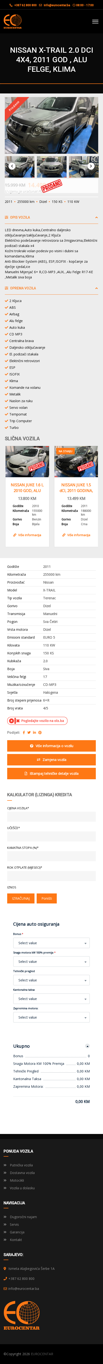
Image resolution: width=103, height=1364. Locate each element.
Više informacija (29, 535)
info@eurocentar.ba (57, 5)
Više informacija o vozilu (54, 746)
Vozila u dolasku (22, 1188)
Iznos (11, 887)
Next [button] (91, 166)
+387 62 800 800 (25, 5)
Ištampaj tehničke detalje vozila (54, 773)
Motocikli (16, 1180)
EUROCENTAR (42, 1354)
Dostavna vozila (22, 1172)
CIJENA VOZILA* (18, 808)
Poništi (46, 898)
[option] (51, 125)
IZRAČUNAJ (21, 898)
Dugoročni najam (23, 1217)
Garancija (16, 1232)
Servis (14, 1224)
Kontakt (15, 1239)
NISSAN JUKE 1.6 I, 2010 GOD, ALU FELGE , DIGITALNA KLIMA (27, 487)
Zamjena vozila (54, 759)
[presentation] (12, 495)
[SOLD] (27, 461)
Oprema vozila (22, 288)
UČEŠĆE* (13, 828)
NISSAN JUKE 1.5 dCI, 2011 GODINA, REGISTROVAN (76, 487)
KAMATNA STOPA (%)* (23, 848)
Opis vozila (19, 217)
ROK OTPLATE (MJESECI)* (24, 867)
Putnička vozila (21, 1165)
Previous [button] (12, 166)
